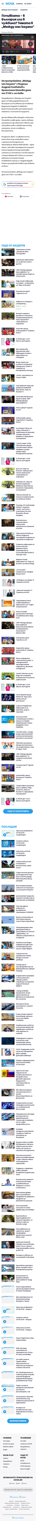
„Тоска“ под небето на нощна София (24, 376)
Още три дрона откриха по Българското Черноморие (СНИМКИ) (24, 909)
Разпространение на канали (12, 1503)
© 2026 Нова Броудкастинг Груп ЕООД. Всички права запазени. (18, 1514)
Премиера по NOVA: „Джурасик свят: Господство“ (23, 251)
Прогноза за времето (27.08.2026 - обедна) (24, 1308)
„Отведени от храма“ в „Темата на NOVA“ (25, 581)
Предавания (7, 1461)
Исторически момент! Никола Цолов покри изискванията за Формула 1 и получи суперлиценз (24, 1183)
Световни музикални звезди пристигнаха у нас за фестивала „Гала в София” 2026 (25, 746)
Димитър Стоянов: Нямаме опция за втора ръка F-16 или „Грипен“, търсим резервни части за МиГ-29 (25, 1246)
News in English (25, 1469)
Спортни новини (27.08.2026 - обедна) (24, 1318)
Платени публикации (24, 1509)
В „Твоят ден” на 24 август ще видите (23, 800)
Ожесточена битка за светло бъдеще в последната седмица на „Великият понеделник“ (25, 536)
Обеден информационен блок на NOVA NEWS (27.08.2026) (25, 1062)
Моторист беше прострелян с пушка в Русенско (24, 1006)
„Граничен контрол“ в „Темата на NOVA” (24, 591)
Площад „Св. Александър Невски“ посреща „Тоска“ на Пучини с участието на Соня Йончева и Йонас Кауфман (25, 510)
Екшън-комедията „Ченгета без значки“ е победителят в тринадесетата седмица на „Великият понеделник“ (24, 663)
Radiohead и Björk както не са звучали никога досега (25, 262)
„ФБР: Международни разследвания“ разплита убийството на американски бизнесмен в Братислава (24, 628)
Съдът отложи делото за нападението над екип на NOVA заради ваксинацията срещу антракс (25, 877)
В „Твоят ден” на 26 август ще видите (23, 459)
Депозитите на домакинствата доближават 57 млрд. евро (24, 1279)
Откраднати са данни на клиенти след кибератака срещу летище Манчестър (24, 1041)
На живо (27, 4)
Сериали (6, 1464)
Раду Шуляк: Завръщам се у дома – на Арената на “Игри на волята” (25, 283)
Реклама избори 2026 (20, 1501)
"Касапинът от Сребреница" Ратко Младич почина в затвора (23, 957)
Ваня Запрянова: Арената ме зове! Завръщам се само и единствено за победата (23, 353)
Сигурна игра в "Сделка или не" (24, 766)
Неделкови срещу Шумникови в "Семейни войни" (24, 650)
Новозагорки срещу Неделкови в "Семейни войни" (24, 420)
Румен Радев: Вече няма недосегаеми (25, 1339)
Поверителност (7, 1507)
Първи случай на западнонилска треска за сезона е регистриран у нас (25, 1388)
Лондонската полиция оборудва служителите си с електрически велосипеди (25, 1106)
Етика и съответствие (11, 1509)
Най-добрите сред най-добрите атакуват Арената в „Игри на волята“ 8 (25, 389)
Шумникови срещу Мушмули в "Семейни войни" (24, 777)
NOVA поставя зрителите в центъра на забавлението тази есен (24, 615)
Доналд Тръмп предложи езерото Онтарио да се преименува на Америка (25, 898)
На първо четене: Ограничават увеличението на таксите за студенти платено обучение (24, 1363)
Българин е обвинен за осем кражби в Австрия (25, 1256)
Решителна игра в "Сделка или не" (23, 292)
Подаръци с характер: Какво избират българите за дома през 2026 (25, 1171)
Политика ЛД (16, 1507)
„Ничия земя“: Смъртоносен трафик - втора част (25, 572)
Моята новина (8, 1446)
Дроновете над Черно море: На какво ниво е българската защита (24, 1267)
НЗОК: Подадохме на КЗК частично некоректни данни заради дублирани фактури (25, 1052)
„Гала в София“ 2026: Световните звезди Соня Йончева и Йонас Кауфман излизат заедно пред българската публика (24, 448)
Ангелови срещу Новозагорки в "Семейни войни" (25, 331)
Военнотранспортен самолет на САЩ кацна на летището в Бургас (25, 888)
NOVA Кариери (25, 1466)
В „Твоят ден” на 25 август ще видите (23, 685)
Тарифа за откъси (25, 1503)
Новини (19, 4)
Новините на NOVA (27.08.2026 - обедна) (24, 1329)
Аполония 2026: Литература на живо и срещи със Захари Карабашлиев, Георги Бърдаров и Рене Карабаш (25, 722)
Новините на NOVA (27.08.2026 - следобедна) (23, 853)
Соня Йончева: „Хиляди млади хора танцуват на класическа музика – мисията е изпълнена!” (24, 735)
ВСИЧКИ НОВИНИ (18, 1421)
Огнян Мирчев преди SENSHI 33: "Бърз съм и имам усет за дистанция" (24, 698)
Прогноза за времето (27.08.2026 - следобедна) (24, 833)
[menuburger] (3, 4)
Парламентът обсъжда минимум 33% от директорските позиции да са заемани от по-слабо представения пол (25, 1119)
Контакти (17, 1505)
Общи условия (24, 1505)
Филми (5, 1467)
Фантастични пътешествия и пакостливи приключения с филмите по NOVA (25, 524)
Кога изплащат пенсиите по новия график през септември (25, 1208)
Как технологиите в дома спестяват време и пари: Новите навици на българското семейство (25, 1159)
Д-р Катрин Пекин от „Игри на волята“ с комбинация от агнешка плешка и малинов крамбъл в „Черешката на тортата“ (25, 433)
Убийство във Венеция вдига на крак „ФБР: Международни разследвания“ (24, 400)
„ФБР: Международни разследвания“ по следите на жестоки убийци (24, 757)
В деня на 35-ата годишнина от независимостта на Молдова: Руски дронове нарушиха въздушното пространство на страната (24, 1078)
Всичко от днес (8, 1444)
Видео (5, 1449)
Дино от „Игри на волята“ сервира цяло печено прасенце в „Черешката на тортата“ (24, 473)
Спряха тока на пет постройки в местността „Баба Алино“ (23, 864)
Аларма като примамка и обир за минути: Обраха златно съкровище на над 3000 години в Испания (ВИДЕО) (25, 981)
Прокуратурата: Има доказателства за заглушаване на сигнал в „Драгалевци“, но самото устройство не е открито (25, 932)
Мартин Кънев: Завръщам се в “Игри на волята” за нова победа (25, 561)
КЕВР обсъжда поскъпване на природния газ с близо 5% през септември (24, 1351)
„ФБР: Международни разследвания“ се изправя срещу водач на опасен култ (25, 273)
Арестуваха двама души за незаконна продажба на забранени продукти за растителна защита (25, 1197)
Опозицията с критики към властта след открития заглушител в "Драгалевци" (25, 1400)
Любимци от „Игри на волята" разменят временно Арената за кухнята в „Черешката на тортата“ (24, 486)
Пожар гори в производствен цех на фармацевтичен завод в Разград (25, 968)
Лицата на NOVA (26, 1444)
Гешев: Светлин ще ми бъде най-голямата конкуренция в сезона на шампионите (25, 676)
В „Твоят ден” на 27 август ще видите (23, 340)
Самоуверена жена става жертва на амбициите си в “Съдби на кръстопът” (25, 604)
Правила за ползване (26, 1507)
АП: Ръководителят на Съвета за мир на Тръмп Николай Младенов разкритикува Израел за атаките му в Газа (25, 1376)
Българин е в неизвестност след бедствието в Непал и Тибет (24, 1411)
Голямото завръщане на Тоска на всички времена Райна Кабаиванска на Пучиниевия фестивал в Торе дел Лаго (25, 549)
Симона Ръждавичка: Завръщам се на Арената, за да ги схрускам (24, 709)
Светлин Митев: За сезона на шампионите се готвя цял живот (25, 497)
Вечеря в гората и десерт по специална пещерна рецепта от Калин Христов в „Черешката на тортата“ (24, 319)
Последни (6, 1441)
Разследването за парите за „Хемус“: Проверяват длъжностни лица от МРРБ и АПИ (24, 1233)
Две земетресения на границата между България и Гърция (24, 1299)
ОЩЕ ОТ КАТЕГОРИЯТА (18, 811)
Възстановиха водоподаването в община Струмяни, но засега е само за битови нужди (24, 1220)
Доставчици (9, 1505)
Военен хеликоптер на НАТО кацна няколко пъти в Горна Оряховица (25, 919)
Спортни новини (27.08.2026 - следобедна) (22, 843)
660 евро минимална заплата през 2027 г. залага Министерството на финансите (24, 1094)
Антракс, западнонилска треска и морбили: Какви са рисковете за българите (25, 1133)
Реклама (11, 1501)
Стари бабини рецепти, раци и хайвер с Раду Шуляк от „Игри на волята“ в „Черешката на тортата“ (25, 790)
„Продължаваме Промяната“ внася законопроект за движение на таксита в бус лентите (25, 995)
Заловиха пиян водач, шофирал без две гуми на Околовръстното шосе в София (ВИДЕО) (24, 946)
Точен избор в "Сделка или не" (24, 409)
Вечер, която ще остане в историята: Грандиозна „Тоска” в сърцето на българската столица (24, 366)
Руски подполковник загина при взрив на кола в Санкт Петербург (25, 1289)
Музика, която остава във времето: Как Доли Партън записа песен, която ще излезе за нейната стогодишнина (25, 1146)
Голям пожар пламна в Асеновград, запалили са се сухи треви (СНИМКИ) (24, 1017)
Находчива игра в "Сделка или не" (22, 639)
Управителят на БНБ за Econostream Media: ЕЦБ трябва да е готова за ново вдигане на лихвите (25, 1029)
